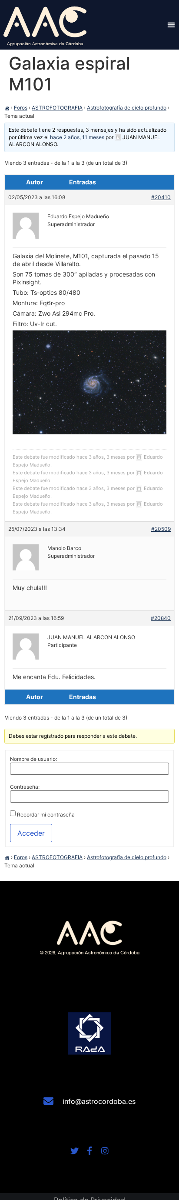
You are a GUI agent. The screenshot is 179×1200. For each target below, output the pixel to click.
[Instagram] (105, 1151)
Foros (20, 107)
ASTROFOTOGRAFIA (57, 107)
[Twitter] (74, 1151)
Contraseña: (25, 787)
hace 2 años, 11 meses (77, 137)
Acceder (31, 833)
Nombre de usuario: (33, 759)
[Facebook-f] (90, 1151)
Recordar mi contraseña (46, 814)
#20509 (161, 529)
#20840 (161, 618)
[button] (171, 24)
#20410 (161, 197)
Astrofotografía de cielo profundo (126, 107)
